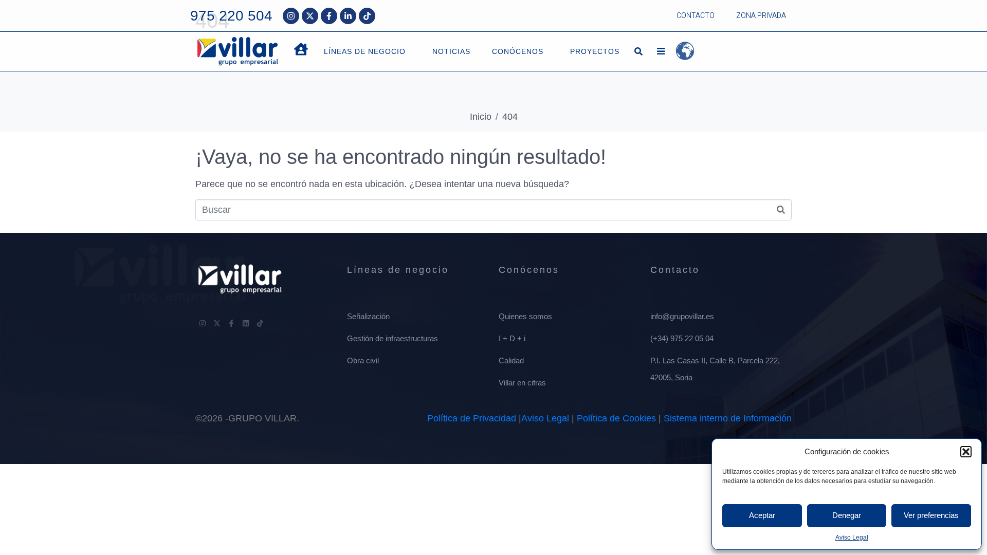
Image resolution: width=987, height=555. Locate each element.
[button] (966, 452)
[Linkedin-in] (348, 16)
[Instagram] (291, 16)
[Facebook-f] (329, 16)
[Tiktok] (367, 16)
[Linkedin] (246, 323)
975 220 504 (231, 16)
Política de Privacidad (471, 418)
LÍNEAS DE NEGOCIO (365, 51)
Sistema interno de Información (728, 418)
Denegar (846, 515)
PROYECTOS (594, 51)
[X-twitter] (310, 16)
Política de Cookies (616, 418)
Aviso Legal (851, 537)
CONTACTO (696, 15)
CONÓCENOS (517, 51)
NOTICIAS (451, 51)
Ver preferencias (931, 515)
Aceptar (762, 515)
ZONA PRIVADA (761, 15)
